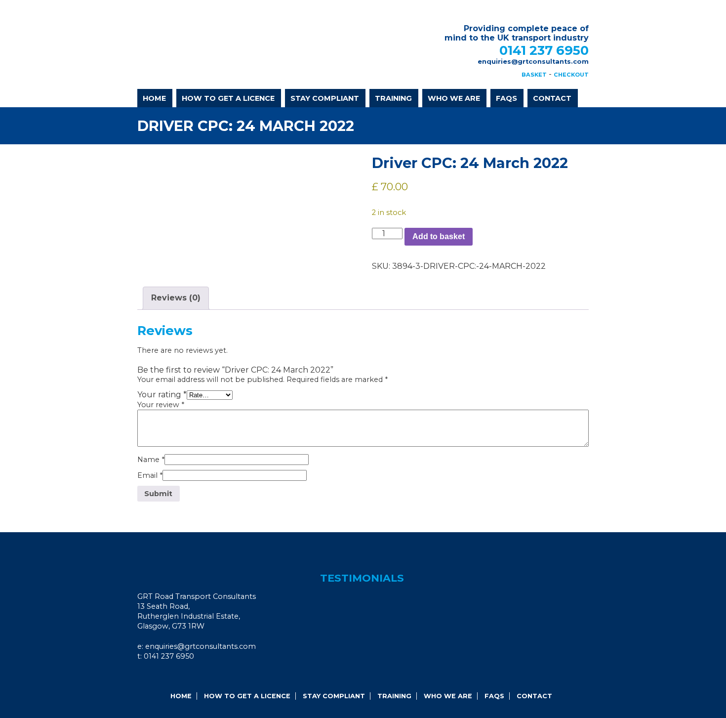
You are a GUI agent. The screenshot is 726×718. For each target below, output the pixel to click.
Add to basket (438, 236)
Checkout (571, 74)
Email (149, 475)
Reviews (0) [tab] (176, 297)
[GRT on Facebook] (149, 676)
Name (150, 459)
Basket (534, 74)
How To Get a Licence (228, 98)
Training (393, 98)
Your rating (162, 394)
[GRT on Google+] (163, 676)
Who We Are (454, 98)
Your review (160, 404)
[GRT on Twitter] (176, 676)
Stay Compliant (324, 98)
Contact (552, 98)
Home (154, 98)
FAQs (506, 98)
